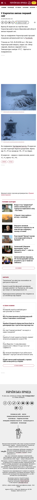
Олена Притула (24, 481)
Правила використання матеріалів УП (18, 416)
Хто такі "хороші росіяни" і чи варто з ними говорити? (17, 331)
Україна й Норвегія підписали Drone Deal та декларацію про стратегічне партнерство (18, 324)
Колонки (25, 7)
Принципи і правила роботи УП (12, 420)
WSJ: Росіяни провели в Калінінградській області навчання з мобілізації (17, 317)
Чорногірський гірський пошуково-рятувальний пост (13, 111)
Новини (3, 7)
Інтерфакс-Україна (21, 452)
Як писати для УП (28, 420)
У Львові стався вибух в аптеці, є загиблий (22, 216)
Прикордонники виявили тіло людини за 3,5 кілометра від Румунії (18, 295)
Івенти (24, 414)
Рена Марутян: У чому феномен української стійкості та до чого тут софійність (16, 346)
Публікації (11, 7)
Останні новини (8, 305)
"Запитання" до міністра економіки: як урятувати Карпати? (17, 281)
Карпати (4, 161)
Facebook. (29, 38)
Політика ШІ (11, 418)
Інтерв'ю (32, 7)
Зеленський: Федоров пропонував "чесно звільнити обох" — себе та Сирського (23, 249)
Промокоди (22, 423)
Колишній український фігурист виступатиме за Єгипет (15, 310)
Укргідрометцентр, (20, 146)
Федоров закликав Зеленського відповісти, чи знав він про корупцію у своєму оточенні (24, 228)
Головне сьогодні (9, 202)
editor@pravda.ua (23, 482)
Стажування (14, 423)
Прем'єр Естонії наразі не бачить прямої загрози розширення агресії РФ (18, 338)
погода (10, 161)
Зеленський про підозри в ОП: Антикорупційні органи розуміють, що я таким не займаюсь (24, 260)
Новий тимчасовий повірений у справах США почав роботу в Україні (17, 360)
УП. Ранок (18, 7)
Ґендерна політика (22, 418)
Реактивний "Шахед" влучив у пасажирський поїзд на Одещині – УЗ (24, 238)
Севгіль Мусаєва (24, 479)
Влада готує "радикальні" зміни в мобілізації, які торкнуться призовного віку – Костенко (24, 207)
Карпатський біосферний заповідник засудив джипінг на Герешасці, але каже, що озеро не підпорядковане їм (18, 288)
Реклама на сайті (15, 414)
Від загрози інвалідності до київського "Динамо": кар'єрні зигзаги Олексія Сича (18, 353)
